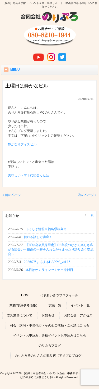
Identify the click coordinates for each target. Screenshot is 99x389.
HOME (26, 295)
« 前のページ (11, 195)
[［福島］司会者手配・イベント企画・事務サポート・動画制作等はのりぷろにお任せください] (50, 22)
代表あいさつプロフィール (59, 295)
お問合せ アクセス (78, 315)
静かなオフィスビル (22, 144)
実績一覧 (55, 305)
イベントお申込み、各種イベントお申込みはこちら (49, 335)
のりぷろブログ (50, 345)
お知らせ (48, 315)
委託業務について (19, 315)
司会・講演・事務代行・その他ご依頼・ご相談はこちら (49, 325)
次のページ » (87, 195)
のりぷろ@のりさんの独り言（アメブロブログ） (49, 355)
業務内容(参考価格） (24, 305)
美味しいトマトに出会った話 (28, 175)
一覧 (91, 215)
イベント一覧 (80, 305)
